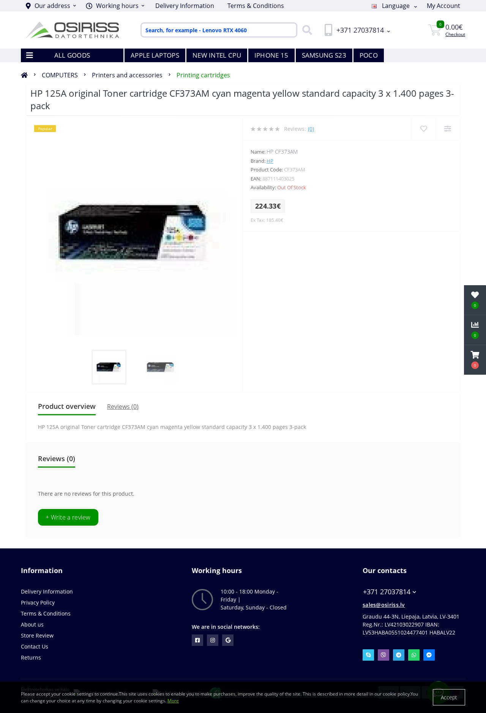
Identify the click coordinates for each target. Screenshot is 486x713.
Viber (383, 655)
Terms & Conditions (255, 6)
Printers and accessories (127, 75)
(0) (311, 128)
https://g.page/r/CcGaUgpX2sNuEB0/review (228, 640)
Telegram (398, 655)
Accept (449, 697)
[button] (115, 5)
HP (270, 160)
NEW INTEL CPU (217, 55)
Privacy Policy (38, 602)
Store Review (37, 635)
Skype (368, 655)
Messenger (429, 655)
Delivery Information (184, 6)
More (173, 700)
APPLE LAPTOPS (155, 55)
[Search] (305, 30)
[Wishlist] (424, 129)
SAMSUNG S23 (324, 55)
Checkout (455, 34)
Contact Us (34, 646)
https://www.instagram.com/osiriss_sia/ (212, 640)
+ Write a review (68, 517)
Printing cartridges (203, 75)
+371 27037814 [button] (386, 591)
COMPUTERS (60, 75)
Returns (31, 657)
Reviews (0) (123, 406)
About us (32, 624)
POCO (369, 55)
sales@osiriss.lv (384, 604)
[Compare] (447, 129)
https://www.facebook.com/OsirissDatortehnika (197, 640)
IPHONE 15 (271, 55)
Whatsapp (414, 655)
